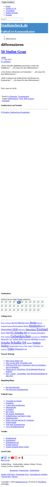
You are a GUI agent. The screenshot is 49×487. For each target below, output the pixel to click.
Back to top (5, 460)
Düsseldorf (31, 329)
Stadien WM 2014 (8, 474)
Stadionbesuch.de (12, 442)
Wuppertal (19, 349)
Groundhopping (35, 336)
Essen (3, 333)
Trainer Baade (11, 422)
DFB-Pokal (21, 330)
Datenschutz (24, 470)
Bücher (15, 477)
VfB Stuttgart (36, 346)
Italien (15, 339)
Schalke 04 (18, 342)
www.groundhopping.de (15, 427)
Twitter (30, 346)
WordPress (42, 482)
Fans (8, 332)
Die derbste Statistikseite (15, 414)
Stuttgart (21, 346)
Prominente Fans (22, 474)
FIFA (28, 333)
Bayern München (18, 323)
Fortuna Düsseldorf (38, 333)
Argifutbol (10, 409)
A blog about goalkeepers (15, 405)
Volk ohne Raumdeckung (15, 425)
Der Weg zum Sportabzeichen (17, 389)
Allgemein (13, 96)
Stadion (5, 345)
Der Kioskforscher (13, 387)
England (42, 329)
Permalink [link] (6, 101)
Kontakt (9, 15)
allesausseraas (11, 407)
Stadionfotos (34, 470)
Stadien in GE (11, 9)
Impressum (14, 470)
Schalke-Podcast (12, 445)
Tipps (25, 346)
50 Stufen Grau (13, 51)
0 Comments (5, 62)
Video (10, 348)
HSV (11, 339)
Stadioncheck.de (14, 25)
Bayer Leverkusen (6, 323)
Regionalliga (42, 339)
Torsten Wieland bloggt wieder (17, 447)
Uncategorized (23, 96)
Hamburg (44, 337)
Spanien (29, 343)
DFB (15, 329)
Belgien (27, 323)
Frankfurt (7, 337)
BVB (43, 326)
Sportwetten (6, 477)
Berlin (33, 322)
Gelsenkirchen (21, 336)
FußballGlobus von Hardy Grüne (18, 416)
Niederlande (27, 339)
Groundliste (10, 11)
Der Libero (10, 412)
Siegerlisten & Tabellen (38, 474)
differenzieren (13, 99)
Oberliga (34, 339)
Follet (6, 484)
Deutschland (6, 329)
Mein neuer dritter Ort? (14, 361)
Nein (21, 99)
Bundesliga (35, 325)
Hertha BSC (5, 339)
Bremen (26, 326)
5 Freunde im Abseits (14, 401)
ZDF (25, 349)
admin (3, 57)
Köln (21, 339)
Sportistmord (10, 440)
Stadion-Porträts (12, 13)
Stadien (36, 342)
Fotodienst (10, 403)
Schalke (5, 342)
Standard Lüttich (14, 346)
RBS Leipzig (29, 99)
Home (8, 6)
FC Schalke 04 (18, 332)
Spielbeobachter (12, 418)
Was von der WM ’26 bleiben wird (19, 363)
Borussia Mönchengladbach (15, 326)
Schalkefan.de (11, 438)
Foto (2, 337)
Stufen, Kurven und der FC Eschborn (20, 420)
